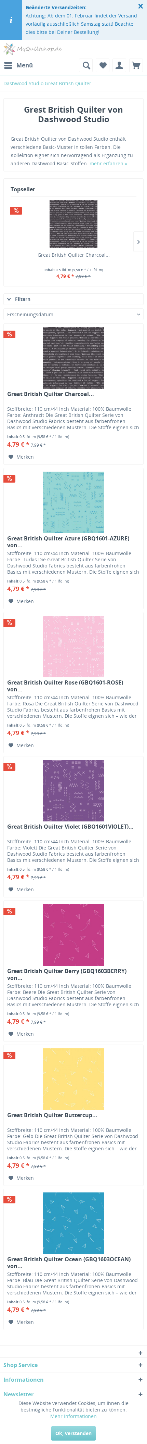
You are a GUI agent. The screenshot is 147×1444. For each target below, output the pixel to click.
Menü (24, 65)
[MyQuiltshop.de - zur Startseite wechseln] (32, 49)
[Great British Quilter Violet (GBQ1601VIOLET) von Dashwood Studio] (73, 790)
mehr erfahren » (108, 163)
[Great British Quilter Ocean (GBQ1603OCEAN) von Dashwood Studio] (73, 1223)
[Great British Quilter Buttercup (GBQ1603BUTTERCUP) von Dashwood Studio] (73, 1079)
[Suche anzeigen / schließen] (86, 65)
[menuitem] (18, 65)
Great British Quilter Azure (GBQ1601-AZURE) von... (68, 542)
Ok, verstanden (73, 1433)
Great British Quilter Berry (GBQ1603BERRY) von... (66, 974)
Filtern (22, 299)
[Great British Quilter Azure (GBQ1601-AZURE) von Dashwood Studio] (73, 502)
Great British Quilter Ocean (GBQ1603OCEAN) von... (69, 1262)
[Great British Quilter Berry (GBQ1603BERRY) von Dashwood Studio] (73, 935)
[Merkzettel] (102, 65)
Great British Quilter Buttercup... (52, 1115)
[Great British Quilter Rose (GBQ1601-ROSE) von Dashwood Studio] (73, 646)
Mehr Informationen (73, 1416)
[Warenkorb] (136, 65)
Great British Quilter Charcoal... (74, 255)
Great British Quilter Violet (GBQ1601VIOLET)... (70, 826)
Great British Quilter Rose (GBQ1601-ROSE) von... (65, 686)
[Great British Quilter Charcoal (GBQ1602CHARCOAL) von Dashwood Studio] (73, 224)
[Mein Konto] (119, 65)
